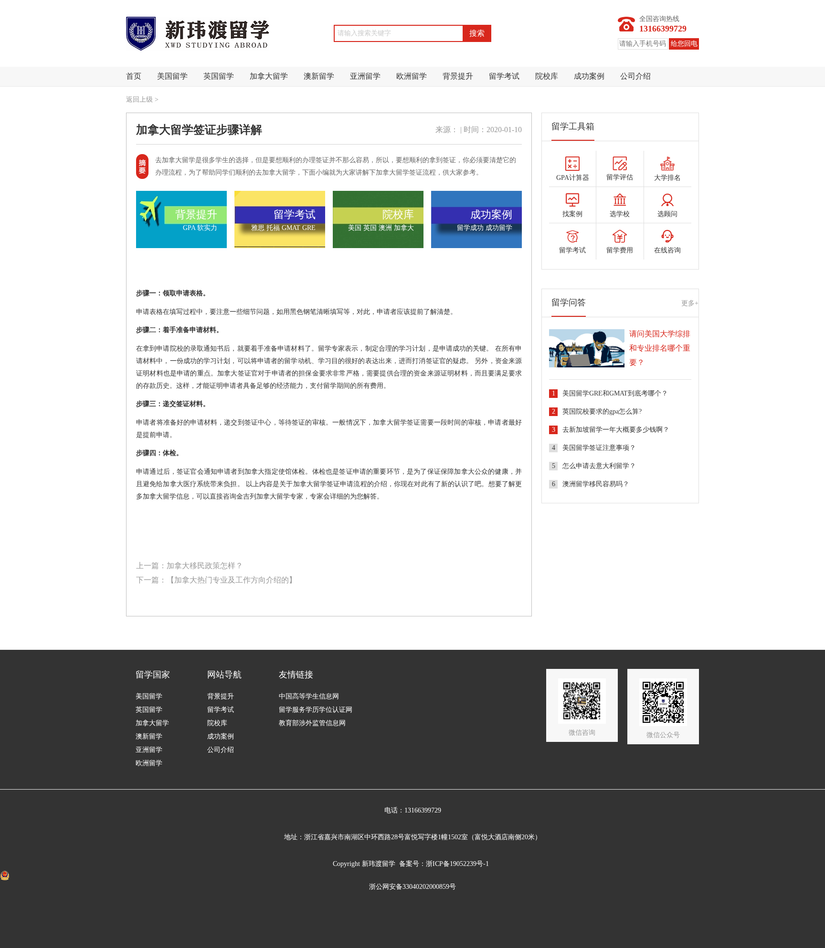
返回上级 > (142, 99)
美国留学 (172, 76)
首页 (133, 76)
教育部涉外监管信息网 (312, 723)
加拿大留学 (269, 76)
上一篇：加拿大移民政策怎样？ (189, 566)
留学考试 (504, 76)
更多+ (689, 303)
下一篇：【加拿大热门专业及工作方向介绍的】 (216, 580)
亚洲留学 (365, 76)
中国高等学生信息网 (309, 696)
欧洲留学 (411, 76)
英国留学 (218, 76)
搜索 (477, 33)
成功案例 (589, 76)
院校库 (546, 76)
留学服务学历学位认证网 (315, 709)
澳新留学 (319, 76)
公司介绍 (635, 76)
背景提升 (458, 76)
